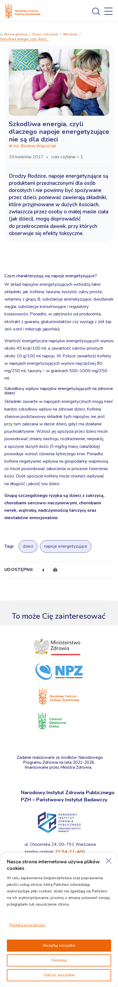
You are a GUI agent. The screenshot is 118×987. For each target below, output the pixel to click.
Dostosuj (59, 960)
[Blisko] (109, 861)
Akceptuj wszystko (59, 945)
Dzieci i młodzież (45, 34)
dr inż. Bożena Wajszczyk (32, 146)
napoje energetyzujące (65, 546)
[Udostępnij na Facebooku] (43, 570)
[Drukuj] (55, 570)
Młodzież (70, 34)
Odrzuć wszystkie (59, 975)
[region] (59, 920)
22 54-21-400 (70, 852)
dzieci (28, 546)
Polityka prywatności (27, 925)
